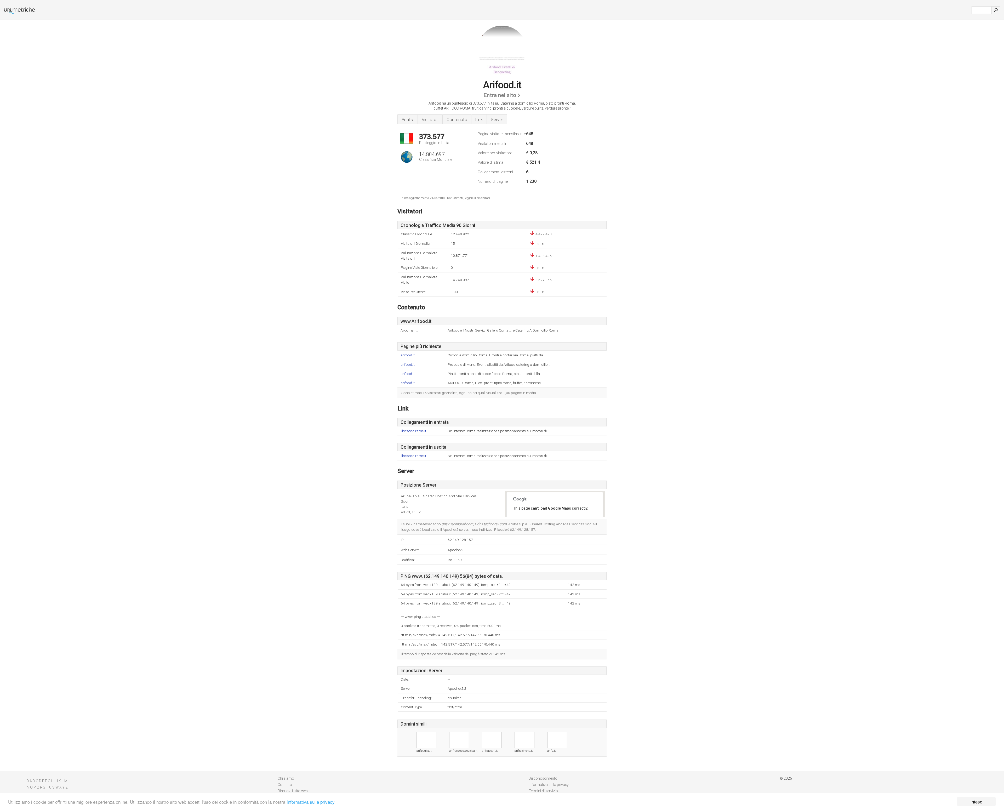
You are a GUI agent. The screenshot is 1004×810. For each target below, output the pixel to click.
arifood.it (408, 355)
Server (497, 119)
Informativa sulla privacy (311, 801)
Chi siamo (286, 778)
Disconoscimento (543, 778)
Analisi (408, 119)
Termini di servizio (543, 791)
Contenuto (457, 119)
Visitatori (430, 119)
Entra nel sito (499, 95)
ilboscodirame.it (413, 431)
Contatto (285, 785)
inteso (976, 801)
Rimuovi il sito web (293, 791)
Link (479, 119)
